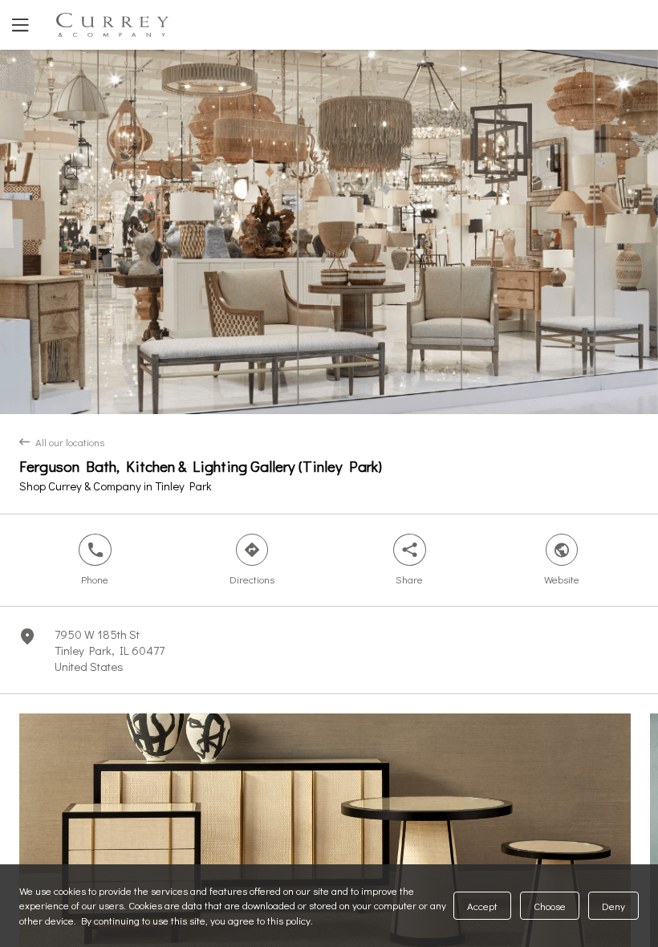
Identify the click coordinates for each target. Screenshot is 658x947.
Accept (482, 905)
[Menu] (18, 25)
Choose (550, 905)
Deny (613, 905)
